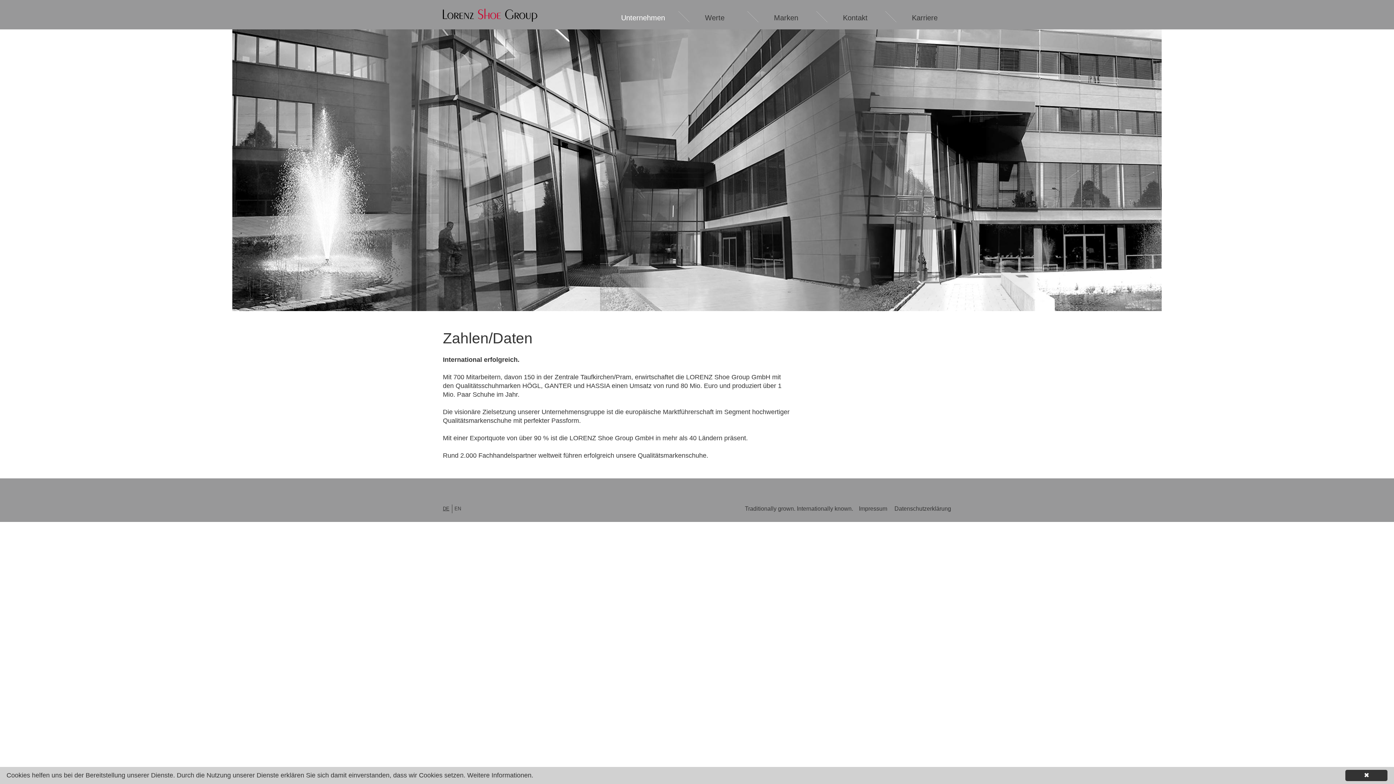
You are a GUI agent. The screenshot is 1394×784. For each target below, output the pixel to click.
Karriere (925, 18)
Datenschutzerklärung (922, 509)
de (446, 508)
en (458, 508)
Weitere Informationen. (500, 775)
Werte (715, 18)
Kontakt (855, 18)
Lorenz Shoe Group (490, 15)
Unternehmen (643, 18)
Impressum (873, 509)
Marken (786, 18)
